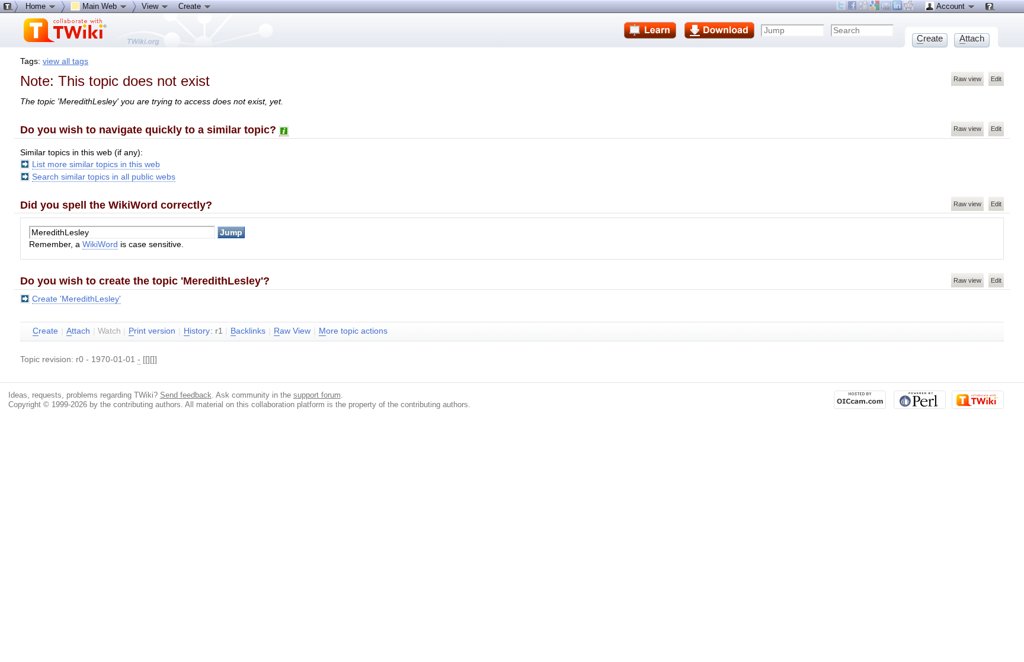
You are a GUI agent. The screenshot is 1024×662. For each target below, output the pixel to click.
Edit (996, 78)
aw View (292, 331)
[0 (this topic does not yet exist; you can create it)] (284, 130)
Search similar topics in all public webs (103, 176)
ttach (78, 331)
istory (197, 331)
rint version (152, 331)
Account (951, 6)
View (151, 6)
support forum (317, 395)
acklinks (248, 331)
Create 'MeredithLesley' (76, 299)
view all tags (65, 61)
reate (45, 331)
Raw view (967, 78)
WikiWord (100, 244)
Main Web (99, 6)
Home (36, 6)
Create (190, 6)
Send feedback (186, 395)
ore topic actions (353, 331)
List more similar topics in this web (96, 164)
